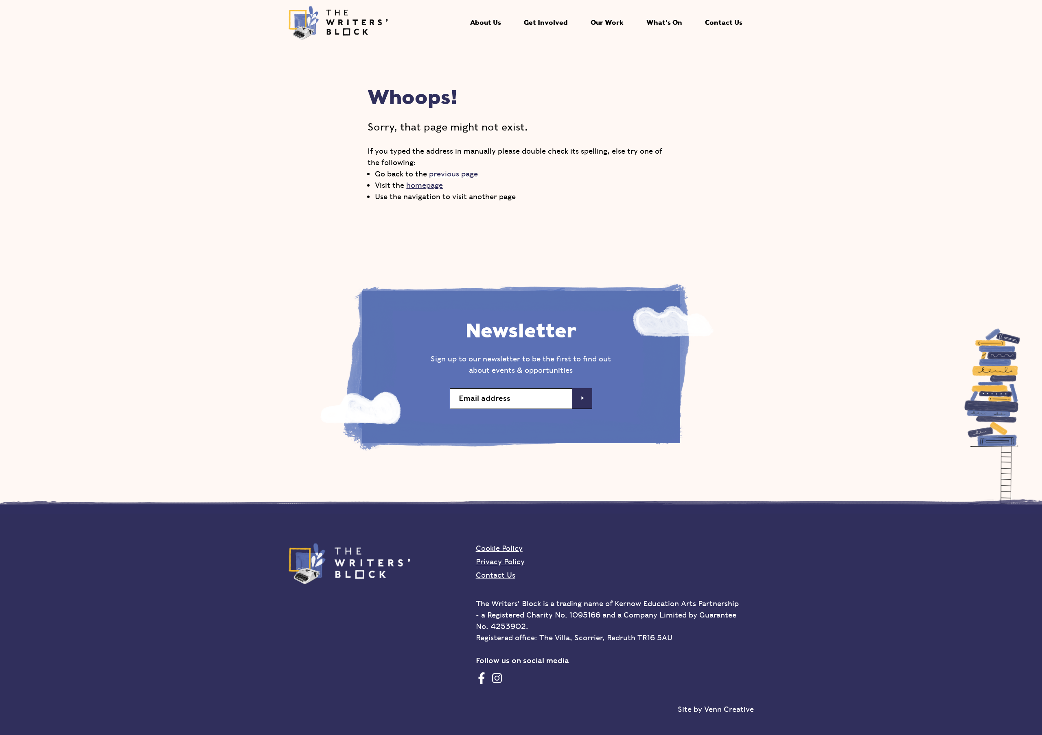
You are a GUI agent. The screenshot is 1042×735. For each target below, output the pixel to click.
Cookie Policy (499, 548)
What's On (664, 22)
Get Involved (546, 22)
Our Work (607, 22)
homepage (424, 185)
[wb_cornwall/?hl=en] (497, 678)
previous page (453, 173)
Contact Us (723, 22)
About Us (485, 22)
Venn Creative (729, 709)
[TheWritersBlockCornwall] (481, 678)
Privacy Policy (500, 561)
